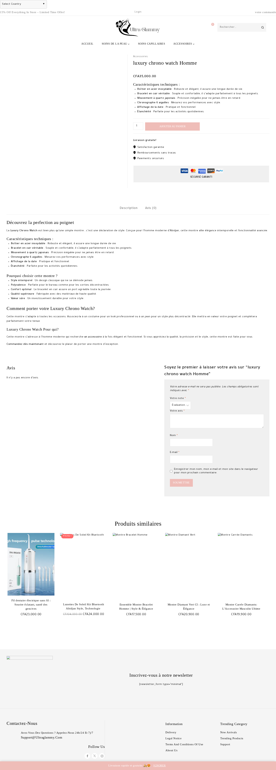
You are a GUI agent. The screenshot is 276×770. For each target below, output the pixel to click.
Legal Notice (173, 738)
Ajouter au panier (172, 126)
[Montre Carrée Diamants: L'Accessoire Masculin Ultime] (241, 564)
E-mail (174, 452)
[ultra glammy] (138, 27)
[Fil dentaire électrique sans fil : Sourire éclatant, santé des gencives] (31, 564)
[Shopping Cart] (209, 27)
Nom (174, 435)
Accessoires (140, 56)
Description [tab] (129, 208)
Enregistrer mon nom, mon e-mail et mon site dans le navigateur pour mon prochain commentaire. (216, 471)
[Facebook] (87, 756)
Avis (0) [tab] (151, 208)
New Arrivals (228, 732)
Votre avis (177, 411)
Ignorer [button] (159, 765)
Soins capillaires (151, 43)
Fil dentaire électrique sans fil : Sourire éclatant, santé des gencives (31, 604)
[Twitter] (94, 756)
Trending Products (231, 738)
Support (225, 744)
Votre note (178, 398)
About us (171, 750)
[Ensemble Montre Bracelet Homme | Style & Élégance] (136, 564)
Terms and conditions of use (184, 744)
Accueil (87, 43)
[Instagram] (102, 756)
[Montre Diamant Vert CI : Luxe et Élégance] (188, 564)
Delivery (170, 732)
